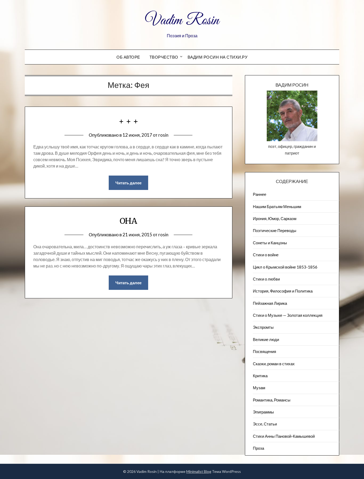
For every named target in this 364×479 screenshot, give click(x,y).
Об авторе (128, 57)
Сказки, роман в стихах (274, 363)
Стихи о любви (266, 279)
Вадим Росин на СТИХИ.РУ (218, 57)
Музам (259, 387)
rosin (163, 135)
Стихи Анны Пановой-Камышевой (284, 436)
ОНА (128, 221)
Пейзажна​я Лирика (270, 303)
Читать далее (128, 182)
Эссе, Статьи (265, 423)
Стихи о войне (265, 254)
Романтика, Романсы (271, 399)
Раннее (259, 194)
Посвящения (264, 351)
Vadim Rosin (182, 20)
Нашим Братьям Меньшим (277, 206)
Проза (258, 448)
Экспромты (263, 327)
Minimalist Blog (198, 471)
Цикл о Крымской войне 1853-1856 (285, 267)
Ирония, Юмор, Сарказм (274, 218)
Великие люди (266, 339)
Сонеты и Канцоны (270, 242)
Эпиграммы (263, 411)
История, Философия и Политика (283, 291)
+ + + (128, 121)
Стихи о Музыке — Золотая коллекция (287, 315)
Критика (260, 375)
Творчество (163, 57)
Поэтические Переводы (274, 230)
